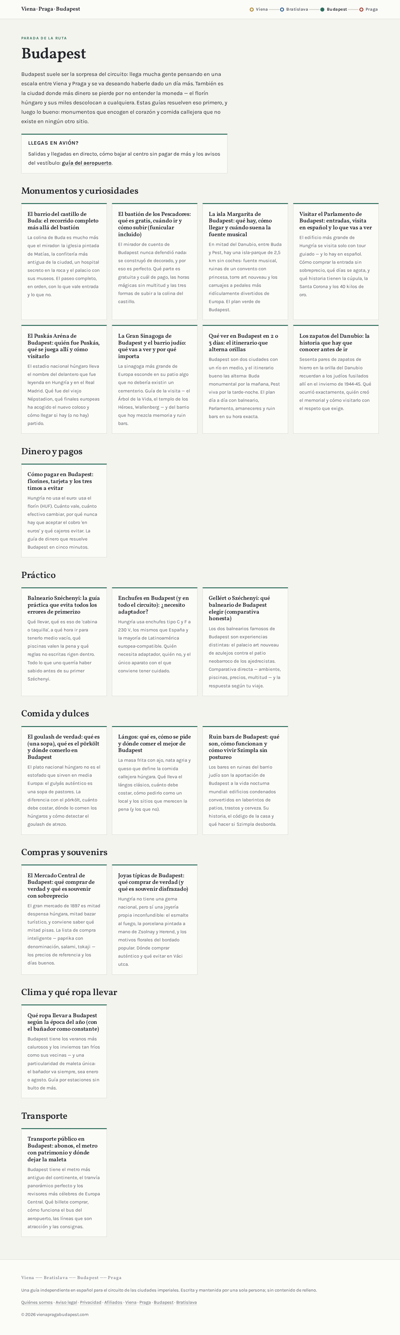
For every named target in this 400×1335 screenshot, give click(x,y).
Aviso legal (66, 1302)
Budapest (163, 1302)
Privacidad (91, 1302)
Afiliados (113, 1302)
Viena (131, 1302)
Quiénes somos (37, 1302)
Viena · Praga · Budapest (50, 9)
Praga (145, 1302)
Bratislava (186, 1302)
